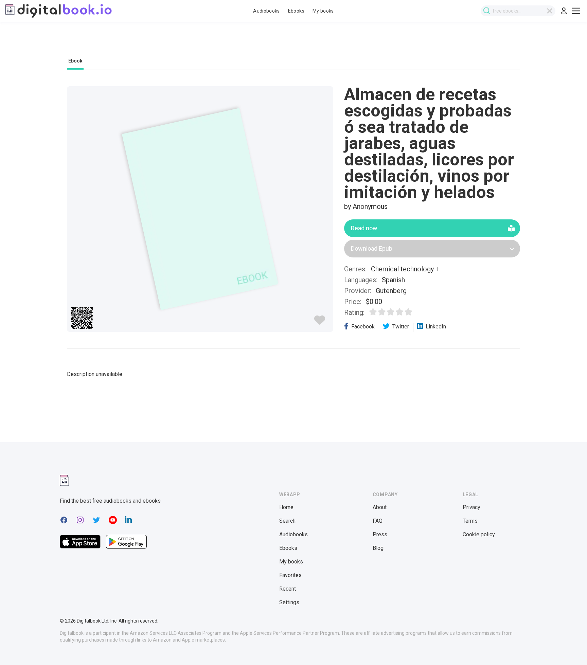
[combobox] (518, 10)
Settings (289, 602)
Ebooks (296, 11)
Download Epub (371, 248)
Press (380, 534)
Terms (470, 521)
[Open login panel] (564, 11)
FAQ (378, 521)
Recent (287, 589)
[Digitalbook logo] (58, 11)
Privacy (471, 507)
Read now (364, 228)
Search (287, 521)
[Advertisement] (293, 43)
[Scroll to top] (569, 647)
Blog (378, 548)
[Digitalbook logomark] (64, 480)
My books (323, 11)
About (380, 507)
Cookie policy (479, 534)
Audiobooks (266, 11)
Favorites (290, 575)
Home (286, 507)
